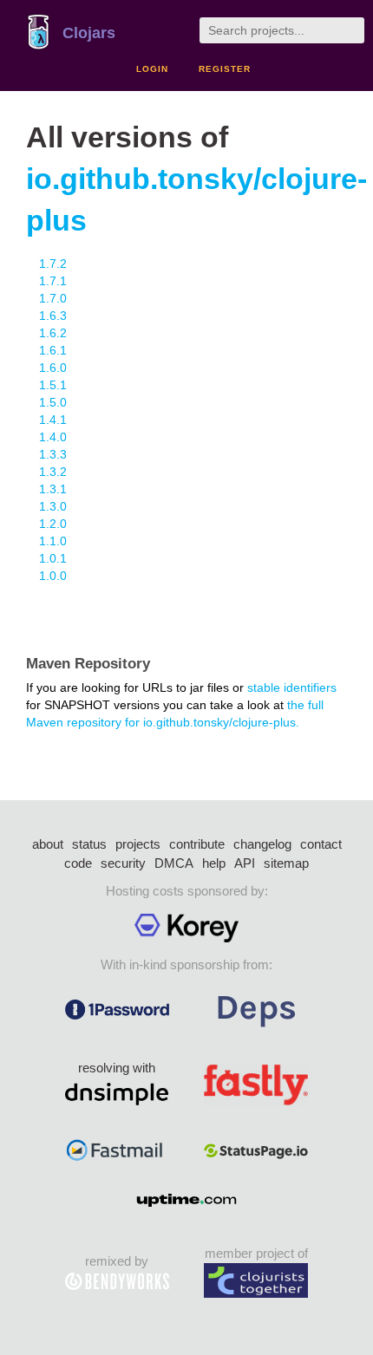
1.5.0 (53, 402)
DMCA (173, 863)
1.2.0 (53, 524)
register (225, 69)
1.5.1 (53, 385)
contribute (197, 844)
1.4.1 (53, 420)
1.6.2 (53, 333)
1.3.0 (53, 506)
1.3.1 (53, 489)
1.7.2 (53, 263)
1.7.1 (53, 281)
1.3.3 (53, 454)
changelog (262, 844)
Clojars (88, 33)
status (89, 844)
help (214, 863)
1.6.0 (53, 368)
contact (321, 844)
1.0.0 (53, 576)
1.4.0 (53, 437)
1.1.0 (53, 541)
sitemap (286, 863)
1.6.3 (53, 315)
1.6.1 (53, 350)
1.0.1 (53, 558)
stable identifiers (292, 687)
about (47, 844)
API (244, 863)
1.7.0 (53, 298)
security (123, 863)
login (152, 69)
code (78, 863)
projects (137, 844)
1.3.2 (53, 472)
